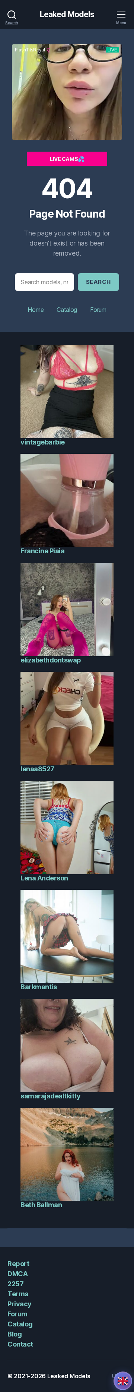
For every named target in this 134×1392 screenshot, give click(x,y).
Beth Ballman (41, 1205)
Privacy (19, 1304)
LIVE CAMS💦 (67, 159)
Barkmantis (38, 987)
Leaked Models (67, 14)
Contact (20, 1344)
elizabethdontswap (50, 660)
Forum (98, 309)
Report (18, 1264)
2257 (15, 1284)
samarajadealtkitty (50, 1096)
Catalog (67, 309)
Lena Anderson (44, 878)
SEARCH (98, 281)
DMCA (17, 1274)
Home (36, 309)
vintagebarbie (42, 442)
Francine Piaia (42, 551)
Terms (17, 1294)
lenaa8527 (37, 769)
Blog (14, 1334)
